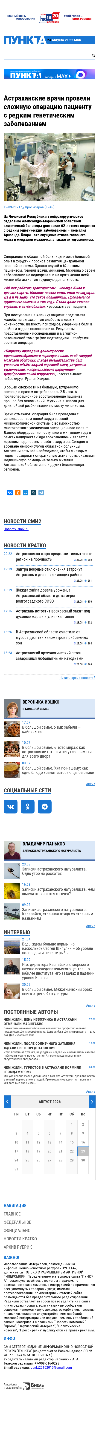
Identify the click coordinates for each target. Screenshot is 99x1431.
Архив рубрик (18, 1247)
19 (38, 1151)
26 (38, 1160)
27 (49, 1160)
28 (60, 1160)
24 (16, 1160)
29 (72, 1160)
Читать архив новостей (77, 678)
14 (60, 1142)
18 (27, 1151)
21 (60, 1151)
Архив (90, 784)
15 (72, 1142)
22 (72, 1151)
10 (16, 1142)
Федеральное (17, 1222)
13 (49, 1142)
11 (27, 1142)
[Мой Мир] (25, 492)
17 (16, 1151)
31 (16, 1169)
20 (49, 1151)
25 (27, 1160)
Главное (12, 1214)
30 (83, 1160)
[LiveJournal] (33, 492)
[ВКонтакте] (10, 492)
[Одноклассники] (17, 492)
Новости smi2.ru (16, 529)
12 (38, 1142)
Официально (17, 1230)
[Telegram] (41, 492)
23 (83, 1151)
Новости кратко (20, 1238)
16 (83, 1142)
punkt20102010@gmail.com (51, 1367)
